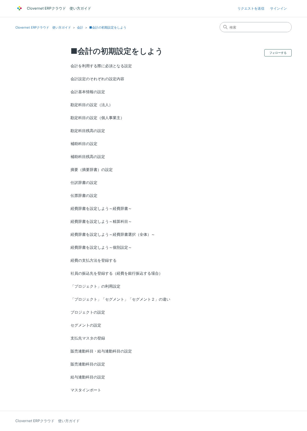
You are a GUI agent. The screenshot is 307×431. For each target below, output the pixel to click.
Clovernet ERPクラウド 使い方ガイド (43, 27)
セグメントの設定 (86, 325)
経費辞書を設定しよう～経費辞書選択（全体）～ (113, 234)
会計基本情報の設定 (88, 91)
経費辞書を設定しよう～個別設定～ (101, 247)
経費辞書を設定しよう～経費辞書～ (101, 208)
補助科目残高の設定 (88, 156)
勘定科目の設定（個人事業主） (97, 117)
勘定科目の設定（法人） (92, 104)
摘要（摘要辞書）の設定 (92, 169)
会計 (80, 27)
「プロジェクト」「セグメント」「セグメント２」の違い (120, 299)
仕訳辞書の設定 (84, 182)
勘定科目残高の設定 (88, 130)
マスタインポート (86, 390)
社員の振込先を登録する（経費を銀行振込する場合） (117, 273)
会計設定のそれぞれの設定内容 (97, 78)
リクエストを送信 (250, 8)
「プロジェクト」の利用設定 (95, 286)
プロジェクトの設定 (88, 312)
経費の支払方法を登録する (94, 260)
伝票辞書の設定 (84, 195)
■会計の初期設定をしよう (107, 27)
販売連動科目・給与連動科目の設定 (101, 351)
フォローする (278, 53)
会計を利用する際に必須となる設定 (101, 65)
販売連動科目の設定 (88, 364)
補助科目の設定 (84, 143)
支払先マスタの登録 (88, 338)
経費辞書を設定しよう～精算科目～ (101, 221)
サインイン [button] (278, 8)
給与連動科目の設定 (88, 377)
